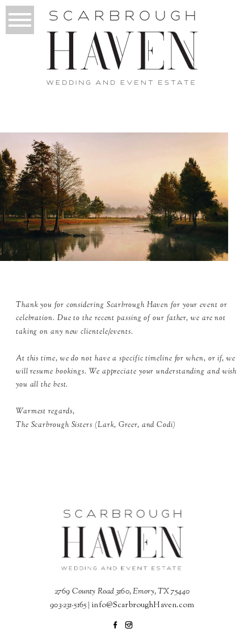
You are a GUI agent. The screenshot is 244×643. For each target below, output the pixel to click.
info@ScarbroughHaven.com (142, 605)
